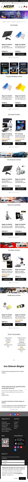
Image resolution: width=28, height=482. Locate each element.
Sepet (15, 428)
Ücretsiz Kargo (5, 130)
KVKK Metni (4, 422)
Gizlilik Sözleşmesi (6, 423)
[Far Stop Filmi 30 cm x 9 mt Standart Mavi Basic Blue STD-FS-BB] (20, 36)
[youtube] (17, 414)
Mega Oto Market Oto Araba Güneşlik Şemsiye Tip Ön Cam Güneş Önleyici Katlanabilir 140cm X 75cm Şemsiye (7, 136)
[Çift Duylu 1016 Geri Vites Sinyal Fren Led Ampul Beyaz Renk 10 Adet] (7, 306)
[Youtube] (21, 447)
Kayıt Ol (15, 423)
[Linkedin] (15, 450)
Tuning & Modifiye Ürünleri (14, 76)
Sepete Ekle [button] (7, 54)
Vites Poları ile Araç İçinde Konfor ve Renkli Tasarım (13, 387)
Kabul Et (22, 478)
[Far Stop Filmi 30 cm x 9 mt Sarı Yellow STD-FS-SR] (20, 87)
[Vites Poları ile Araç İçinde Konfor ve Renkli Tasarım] (14, 378)
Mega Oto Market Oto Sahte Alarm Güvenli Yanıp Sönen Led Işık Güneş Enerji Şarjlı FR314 (7, 272)
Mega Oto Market (7, 44)
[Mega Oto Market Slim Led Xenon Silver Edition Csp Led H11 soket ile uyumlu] (20, 215)
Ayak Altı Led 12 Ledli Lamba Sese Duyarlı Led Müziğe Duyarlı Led (20, 136)
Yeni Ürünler (14, 25)
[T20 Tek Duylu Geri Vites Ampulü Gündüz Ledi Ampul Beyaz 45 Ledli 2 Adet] (20, 306)
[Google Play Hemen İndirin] (19, 439)
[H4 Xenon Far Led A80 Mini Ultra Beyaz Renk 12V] (7, 215)
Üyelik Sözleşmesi (6, 428)
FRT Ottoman (19, 134)
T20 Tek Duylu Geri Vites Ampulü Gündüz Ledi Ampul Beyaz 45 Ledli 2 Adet (20, 317)
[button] (2, 6)
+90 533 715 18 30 (7, 3)
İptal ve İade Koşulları (7, 429)
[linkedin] (15, 414)
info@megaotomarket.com (19, 3)
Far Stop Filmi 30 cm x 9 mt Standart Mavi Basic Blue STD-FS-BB (20, 47)
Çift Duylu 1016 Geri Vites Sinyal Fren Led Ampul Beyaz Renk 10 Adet (7, 317)
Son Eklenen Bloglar (14, 366)
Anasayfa (16, 422)
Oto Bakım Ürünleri (14, 250)
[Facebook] (18, 447)
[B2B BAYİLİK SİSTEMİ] (14, 15)
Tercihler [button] (16, 478)
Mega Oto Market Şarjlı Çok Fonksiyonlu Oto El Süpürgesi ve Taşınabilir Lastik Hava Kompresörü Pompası (20, 272)
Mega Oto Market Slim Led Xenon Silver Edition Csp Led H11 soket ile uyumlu (20, 227)
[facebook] (13, 414)
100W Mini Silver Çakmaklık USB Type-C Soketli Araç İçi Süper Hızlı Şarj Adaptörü (20, 181)
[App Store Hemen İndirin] (19, 443)
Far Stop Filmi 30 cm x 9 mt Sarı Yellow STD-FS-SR (20, 98)
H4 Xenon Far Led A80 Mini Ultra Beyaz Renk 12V (7, 227)
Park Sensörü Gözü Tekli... (8, 345)
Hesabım (16, 426)
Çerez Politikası (5, 431)
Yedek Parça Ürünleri (14, 295)
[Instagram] (15, 447)
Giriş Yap (16, 425)
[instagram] (10, 414)
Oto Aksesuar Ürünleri (14, 160)
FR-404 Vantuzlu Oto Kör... (21, 350)
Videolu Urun (9, 130)
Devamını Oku (5, 395)
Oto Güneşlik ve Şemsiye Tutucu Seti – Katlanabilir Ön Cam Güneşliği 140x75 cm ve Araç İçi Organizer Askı (7, 47)
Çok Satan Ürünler (14, 114)
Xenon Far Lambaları (14, 205)
